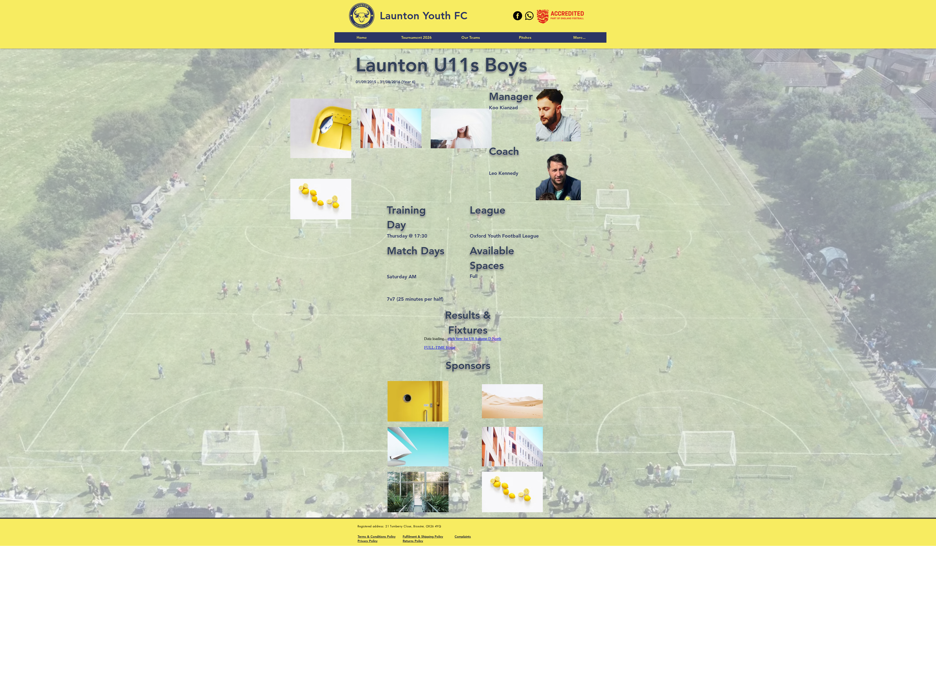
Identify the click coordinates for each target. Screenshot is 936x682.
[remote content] (468, 343)
